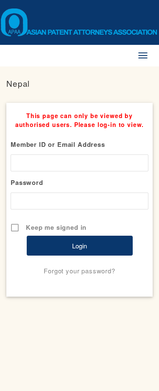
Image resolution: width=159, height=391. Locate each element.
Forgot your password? (79, 270)
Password (27, 182)
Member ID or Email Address (58, 144)
